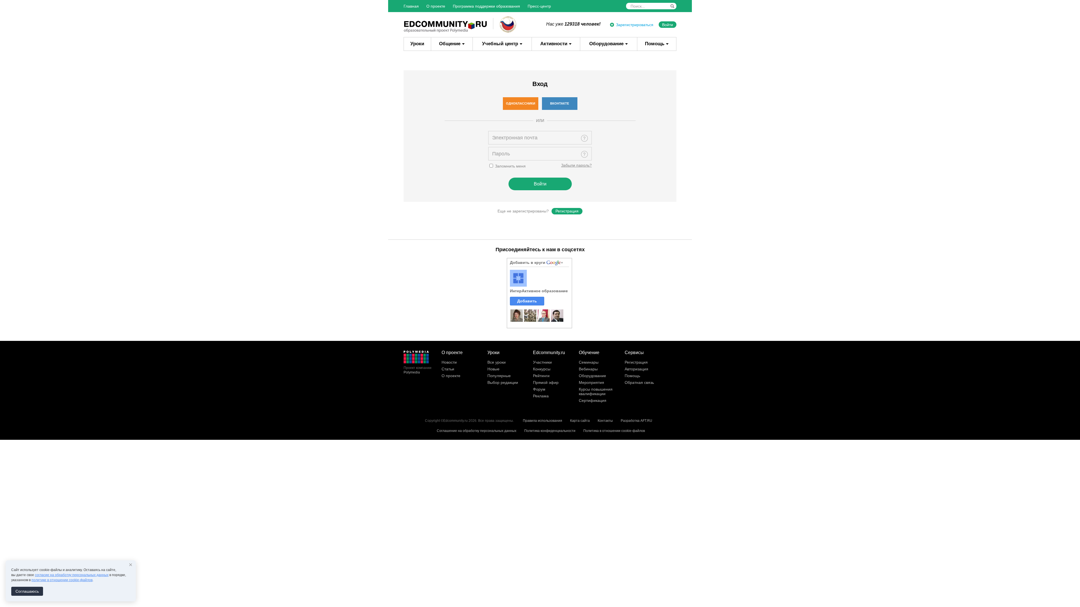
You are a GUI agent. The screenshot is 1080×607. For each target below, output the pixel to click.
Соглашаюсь (27, 591)
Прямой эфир (546, 382)
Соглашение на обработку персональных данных (476, 431)
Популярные (499, 375)
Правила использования (542, 421)
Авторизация (636, 369)
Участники (542, 362)
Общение (449, 43)
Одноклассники (520, 103)
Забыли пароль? (576, 165)
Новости (449, 362)
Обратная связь (639, 382)
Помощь (654, 43)
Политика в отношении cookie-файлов (614, 431)
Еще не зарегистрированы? (523, 211)
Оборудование (606, 43)
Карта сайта (580, 421)
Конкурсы (541, 369)
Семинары (588, 362)
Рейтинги (541, 375)
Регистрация (567, 211)
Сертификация (592, 400)
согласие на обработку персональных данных (72, 575)
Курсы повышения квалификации (596, 391)
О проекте (435, 6)
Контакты (605, 421)
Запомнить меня (510, 166)
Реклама (541, 396)
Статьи (448, 369)
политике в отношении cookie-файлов (62, 580)
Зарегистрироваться (634, 24)
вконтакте (559, 103)
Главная (411, 6)
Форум (539, 389)
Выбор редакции (502, 382)
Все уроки (496, 362)
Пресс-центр (539, 6)
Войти (667, 24)
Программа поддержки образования (486, 6)
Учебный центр (500, 43)
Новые (493, 369)
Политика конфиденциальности (549, 431)
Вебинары (588, 369)
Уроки (417, 43)
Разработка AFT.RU (636, 421)
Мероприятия (591, 382)
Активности (553, 43)
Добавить (527, 301)
